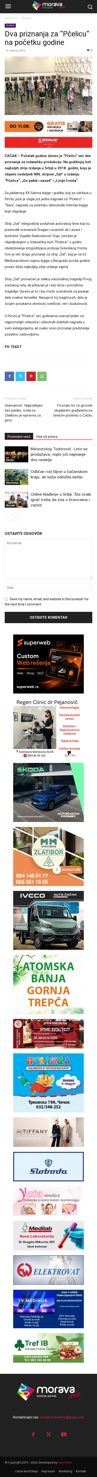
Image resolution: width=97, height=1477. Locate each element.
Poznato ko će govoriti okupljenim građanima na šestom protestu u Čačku (72, 410)
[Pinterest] (31, 376)
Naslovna (11, 18)
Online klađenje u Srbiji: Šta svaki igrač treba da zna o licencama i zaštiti (61, 499)
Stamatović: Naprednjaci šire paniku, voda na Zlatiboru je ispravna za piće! (24, 412)
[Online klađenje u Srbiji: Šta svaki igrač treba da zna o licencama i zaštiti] (16, 500)
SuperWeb (65, 1462)
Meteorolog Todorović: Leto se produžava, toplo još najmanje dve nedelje (59, 454)
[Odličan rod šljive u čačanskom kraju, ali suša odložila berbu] (16, 477)
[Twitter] (20, 376)
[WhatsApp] (42, 376)
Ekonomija (12, 482)
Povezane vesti (19, 436)
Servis (10, 460)
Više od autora (46, 436)
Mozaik (10, 505)
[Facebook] (9, 376)
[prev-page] (8, 517)
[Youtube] (63, 1434)
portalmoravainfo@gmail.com (62, 1417)
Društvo (26, 18)
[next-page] (15, 517)
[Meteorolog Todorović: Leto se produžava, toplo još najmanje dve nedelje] (16, 454)
